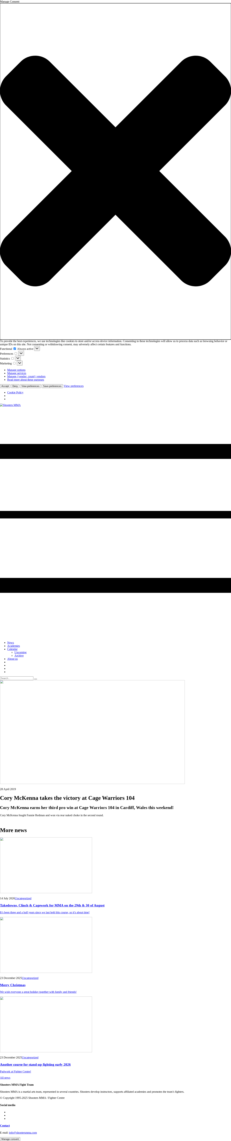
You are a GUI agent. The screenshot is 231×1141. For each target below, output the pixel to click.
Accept (5, 386)
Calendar (12, 649)
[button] (115, 171)
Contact (5, 1125)
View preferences (30, 386)
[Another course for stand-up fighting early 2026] (115, 1024)
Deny (15, 386)
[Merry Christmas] (115, 945)
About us (12, 658)
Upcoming (20, 652)
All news (5, 1077)
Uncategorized (23, 898)
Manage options (16, 369)
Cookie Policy (15, 392)
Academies (13, 645)
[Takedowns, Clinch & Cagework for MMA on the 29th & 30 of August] (115, 865)
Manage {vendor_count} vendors (26, 376)
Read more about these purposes (25, 379)
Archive (19, 655)
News (10, 642)
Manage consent (10, 1139)
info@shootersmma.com (23, 1132)
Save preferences (52, 386)
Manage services (16, 373)
